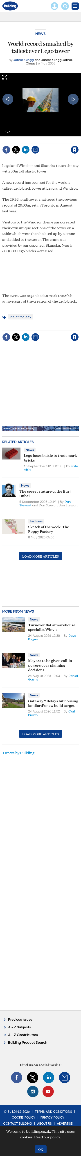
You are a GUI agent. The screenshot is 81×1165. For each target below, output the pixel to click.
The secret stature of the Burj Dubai (45, 493)
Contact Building (17, 1123)
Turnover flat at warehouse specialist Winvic (51, 627)
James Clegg (24, 60)
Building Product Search (27, 1042)
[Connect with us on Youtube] (48, 1091)
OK (40, 1149)
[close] (43, 146)
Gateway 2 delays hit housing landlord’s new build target (53, 703)
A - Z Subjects (19, 1027)
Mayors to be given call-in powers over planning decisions (50, 664)
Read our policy (47, 1137)
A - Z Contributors (23, 1034)
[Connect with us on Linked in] (48, 1077)
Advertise (65, 1123)
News (40, 33)
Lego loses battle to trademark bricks (50, 457)
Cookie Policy (23, 1117)
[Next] (73, 99)
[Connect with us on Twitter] (32, 1077)
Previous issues (20, 1019)
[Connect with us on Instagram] (33, 1091)
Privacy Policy (52, 1117)
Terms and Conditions (53, 1112)
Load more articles (40, 556)
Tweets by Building (18, 752)
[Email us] (64, 1077)
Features (36, 521)
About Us (44, 1123)
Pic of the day (20, 317)
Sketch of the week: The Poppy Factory (48, 529)
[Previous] (8, 99)
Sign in (22, 140)
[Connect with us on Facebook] (16, 1077)
